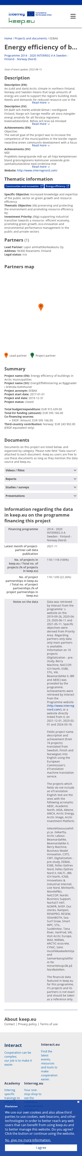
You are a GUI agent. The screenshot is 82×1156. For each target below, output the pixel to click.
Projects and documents (31, 38)
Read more (39, 102)
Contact (9, 1024)
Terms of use (49, 1024)
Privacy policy (27, 1024)
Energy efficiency (56, 186)
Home (8, 38)
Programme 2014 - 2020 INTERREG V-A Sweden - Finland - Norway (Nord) (36, 57)
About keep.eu (20, 1019)
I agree (41, 1147)
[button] (41, 307)
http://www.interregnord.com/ (37, 170)
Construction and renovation (22, 186)
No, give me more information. (28, 1140)
